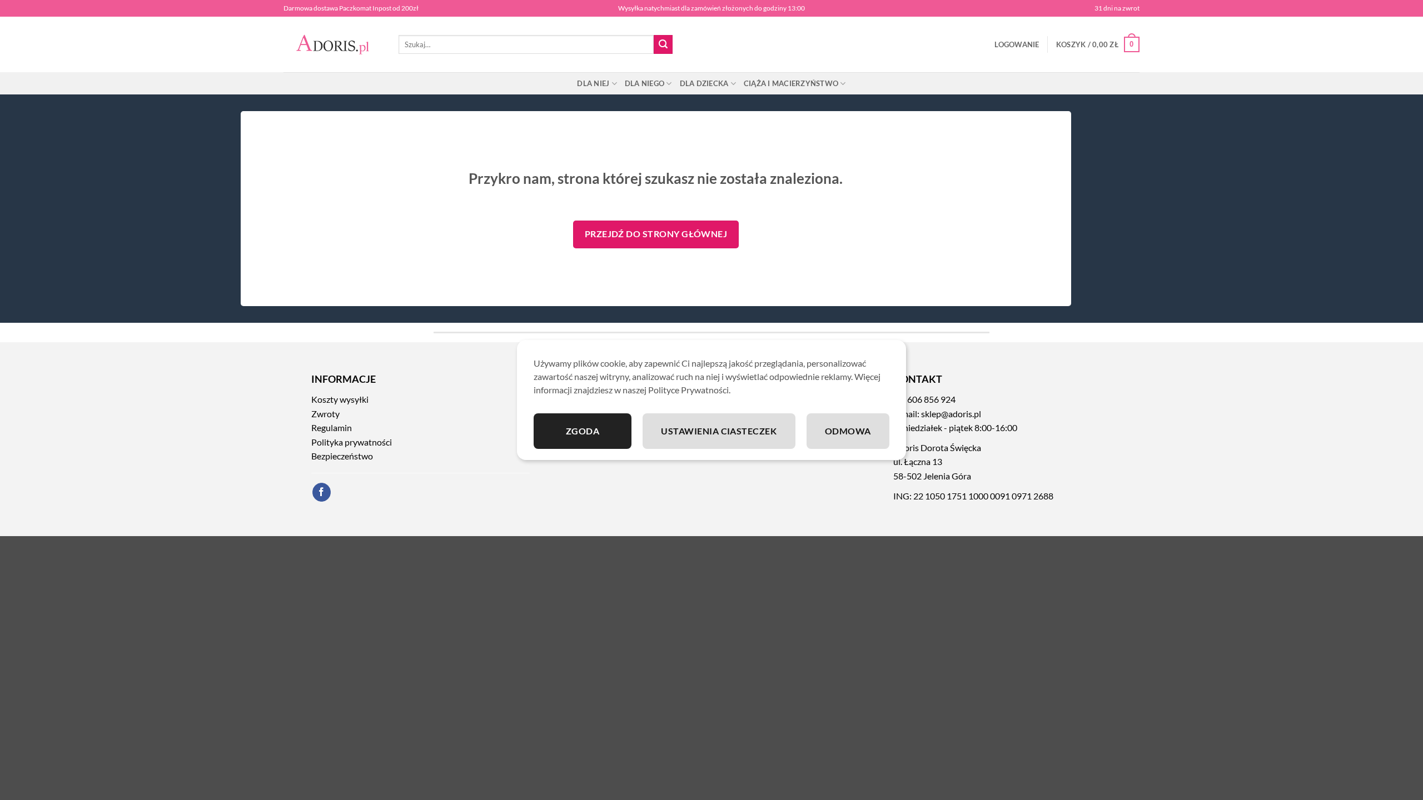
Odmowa (848, 431)
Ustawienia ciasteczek (719, 431)
